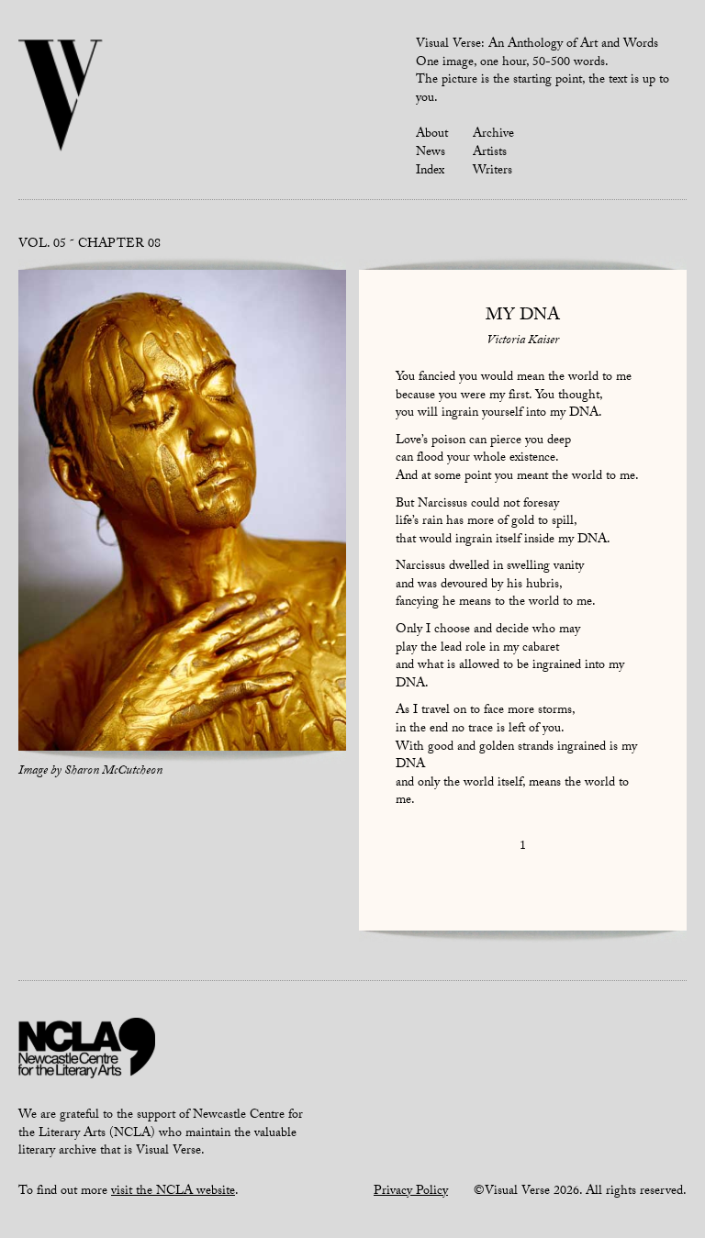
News (430, 153)
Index (430, 172)
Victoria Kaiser (523, 341)
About (432, 135)
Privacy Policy (411, 1192)
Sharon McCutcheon (113, 772)
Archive (493, 135)
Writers (492, 172)
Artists (490, 153)
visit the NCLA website (173, 1192)
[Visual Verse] (61, 97)
